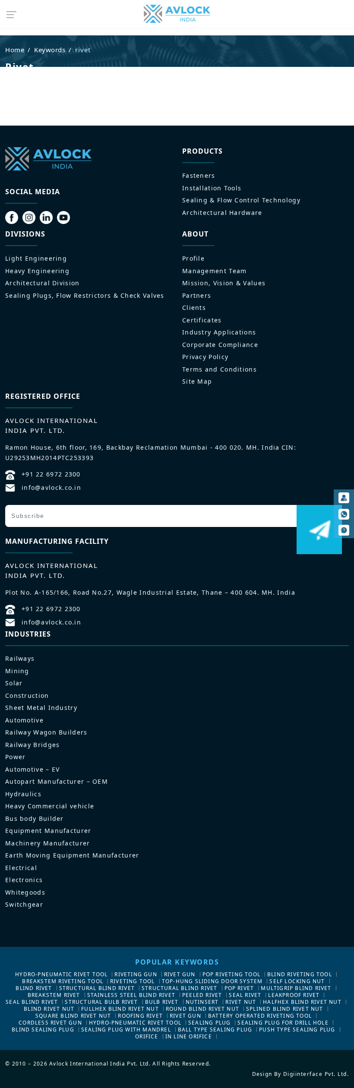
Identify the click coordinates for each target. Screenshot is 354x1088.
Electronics (24, 880)
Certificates (202, 320)
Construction (27, 695)
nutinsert (202, 1002)
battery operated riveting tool (260, 1015)
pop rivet (239, 988)
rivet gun (180, 974)
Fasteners (198, 175)
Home (14, 49)
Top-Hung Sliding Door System (212, 981)
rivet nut (240, 1002)
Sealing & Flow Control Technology (241, 200)
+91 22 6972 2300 (51, 474)
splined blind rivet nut (284, 1008)
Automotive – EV (32, 769)
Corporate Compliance (220, 345)
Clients (194, 307)
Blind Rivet (34, 988)
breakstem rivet (54, 995)
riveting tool (132, 981)
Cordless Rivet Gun (50, 1022)
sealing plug (209, 1022)
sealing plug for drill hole (282, 1022)
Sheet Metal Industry (41, 707)
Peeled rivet (202, 995)
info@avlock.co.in (51, 487)
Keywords (49, 49)
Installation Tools (211, 188)
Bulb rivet (162, 1002)
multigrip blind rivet (296, 988)
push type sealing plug (297, 1029)
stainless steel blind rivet (131, 995)
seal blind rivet (32, 1002)
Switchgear (24, 904)
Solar (14, 683)
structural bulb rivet (101, 1002)
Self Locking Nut (297, 981)
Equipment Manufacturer (48, 830)
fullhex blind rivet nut (120, 1008)
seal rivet (245, 995)
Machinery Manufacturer (47, 843)
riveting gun (135, 974)
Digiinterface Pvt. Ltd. (316, 1074)
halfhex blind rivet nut (302, 1002)
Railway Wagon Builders (46, 732)
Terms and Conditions (219, 369)
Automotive (24, 720)
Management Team (214, 271)
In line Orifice (188, 1036)
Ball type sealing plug (215, 1029)
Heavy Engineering (37, 271)
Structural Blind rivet (97, 988)
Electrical (21, 868)
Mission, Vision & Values (224, 283)
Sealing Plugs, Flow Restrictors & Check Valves (84, 295)
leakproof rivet (293, 995)
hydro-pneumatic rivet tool (61, 974)
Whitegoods (25, 892)
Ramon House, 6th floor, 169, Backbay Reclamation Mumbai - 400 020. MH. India (142, 447)
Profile (193, 258)
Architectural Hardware (222, 212)
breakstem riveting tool (62, 981)
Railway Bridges (32, 745)
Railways (20, 658)
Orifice (146, 1036)
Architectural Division (42, 283)
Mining (17, 671)
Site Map (197, 381)
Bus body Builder (34, 818)
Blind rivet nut (49, 1008)
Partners (196, 295)
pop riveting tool (231, 974)
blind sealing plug (43, 1029)
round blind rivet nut (202, 1008)
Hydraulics (23, 794)
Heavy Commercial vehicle (49, 806)
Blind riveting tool (299, 974)
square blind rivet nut (73, 1015)
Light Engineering (36, 258)
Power (15, 757)
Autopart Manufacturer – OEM (56, 781)
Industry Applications (219, 332)
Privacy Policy (205, 357)
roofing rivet (140, 1015)
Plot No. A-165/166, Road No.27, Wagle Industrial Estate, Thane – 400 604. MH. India (150, 592)
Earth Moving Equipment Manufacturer (72, 855)
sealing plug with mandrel (126, 1029)
